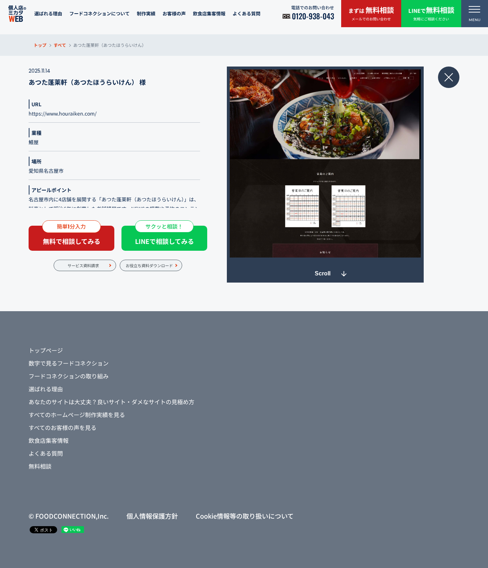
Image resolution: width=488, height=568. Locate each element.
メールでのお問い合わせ (371, 13)
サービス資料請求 (83, 265)
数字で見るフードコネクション (69, 363)
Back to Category (448, 77)
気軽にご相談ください (431, 13)
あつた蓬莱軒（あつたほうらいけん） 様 (87, 82)
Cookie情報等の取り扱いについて (245, 515)
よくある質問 (246, 13)
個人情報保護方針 (152, 515)
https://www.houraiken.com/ (62, 113)
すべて (60, 45)
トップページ (46, 350)
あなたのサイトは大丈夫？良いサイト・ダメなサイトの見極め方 (111, 401)
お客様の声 (174, 13)
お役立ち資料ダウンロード (149, 265)
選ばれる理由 (48, 13)
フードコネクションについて (99, 13)
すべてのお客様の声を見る (62, 427)
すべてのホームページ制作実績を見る (77, 414)
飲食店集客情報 (209, 13)
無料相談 (40, 466)
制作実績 (146, 13)
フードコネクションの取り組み (69, 376)
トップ (40, 45)
